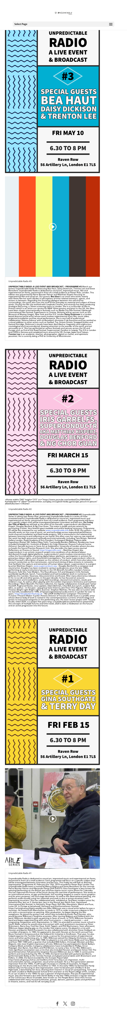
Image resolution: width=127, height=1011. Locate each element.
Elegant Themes (57, 1007)
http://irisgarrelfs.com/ (50, 550)
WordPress (84, 1007)
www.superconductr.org (45, 566)
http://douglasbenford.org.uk (28, 593)
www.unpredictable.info (57, 530)
